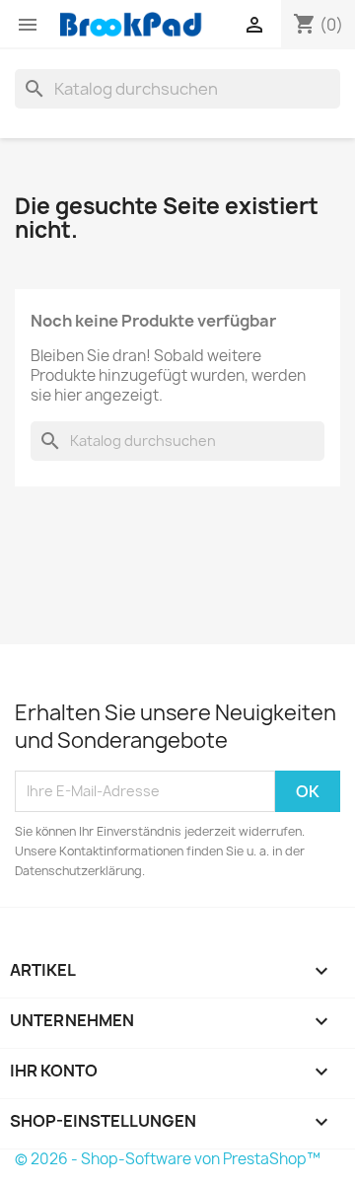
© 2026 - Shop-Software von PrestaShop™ (167, 1158)
